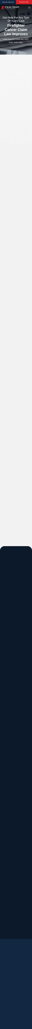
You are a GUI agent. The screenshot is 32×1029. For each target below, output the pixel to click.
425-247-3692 (16, 900)
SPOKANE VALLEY (16, 616)
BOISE (16, 663)
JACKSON (16, 713)
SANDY (16, 585)
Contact (18, 964)
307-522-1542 (16, 727)
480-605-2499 (16, 824)
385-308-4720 (16, 661)
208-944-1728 (16, 867)
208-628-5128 (16, 678)
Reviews (13, 960)
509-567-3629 (16, 777)
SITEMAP (27, 979)
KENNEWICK (16, 762)
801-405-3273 (16, 645)
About (3, 960)
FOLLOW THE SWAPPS (16, 1014)
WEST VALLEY (16, 903)
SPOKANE (16, 680)
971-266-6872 (16, 760)
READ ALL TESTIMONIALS (16, 492)
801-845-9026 (16, 599)
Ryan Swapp (14, 331)
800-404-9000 (24, 2)
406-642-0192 (16, 744)
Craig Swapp (14, 333)
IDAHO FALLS (16, 855)
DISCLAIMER (18, 979)
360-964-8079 (16, 931)
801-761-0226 (16, 915)
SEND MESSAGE (15, 419)
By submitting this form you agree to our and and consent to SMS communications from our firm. (17, 410)
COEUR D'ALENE (16, 779)
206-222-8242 (16, 711)
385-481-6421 (16, 839)
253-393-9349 (16, 884)
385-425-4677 (16, 853)
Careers (6, 964)
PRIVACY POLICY (7, 979)
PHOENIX (16, 812)
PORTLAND (16, 746)
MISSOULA (16, 729)
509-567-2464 (16, 694)
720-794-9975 (16, 810)
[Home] (10, 7)
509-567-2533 (16, 628)
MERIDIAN (16, 601)
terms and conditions (15, 409)
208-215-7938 (16, 793)
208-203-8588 (16, 614)
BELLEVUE (16, 886)
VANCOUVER (16, 917)
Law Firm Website (8, 1021)
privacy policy (11, 411)
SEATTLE (16, 696)
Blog (23, 960)
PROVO (16, 647)
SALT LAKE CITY (16, 630)
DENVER (16, 795)
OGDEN (16, 826)
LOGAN (16, 841)
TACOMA (16, 870)
